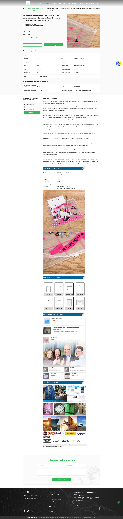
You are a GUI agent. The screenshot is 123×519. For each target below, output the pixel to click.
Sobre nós (62, 3)
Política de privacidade (32, 517)
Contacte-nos (72, 3)
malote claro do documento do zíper (58, 444)
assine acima (96, 508)
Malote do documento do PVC (39, 9)
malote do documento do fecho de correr (77, 444)
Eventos (81, 3)
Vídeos (54, 3)
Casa (39, 3)
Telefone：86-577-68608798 (31, 495)
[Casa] (28, 3)
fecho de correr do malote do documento (52, 446)
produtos (30, 8)
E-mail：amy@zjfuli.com (30, 498)
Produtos (46, 3)
